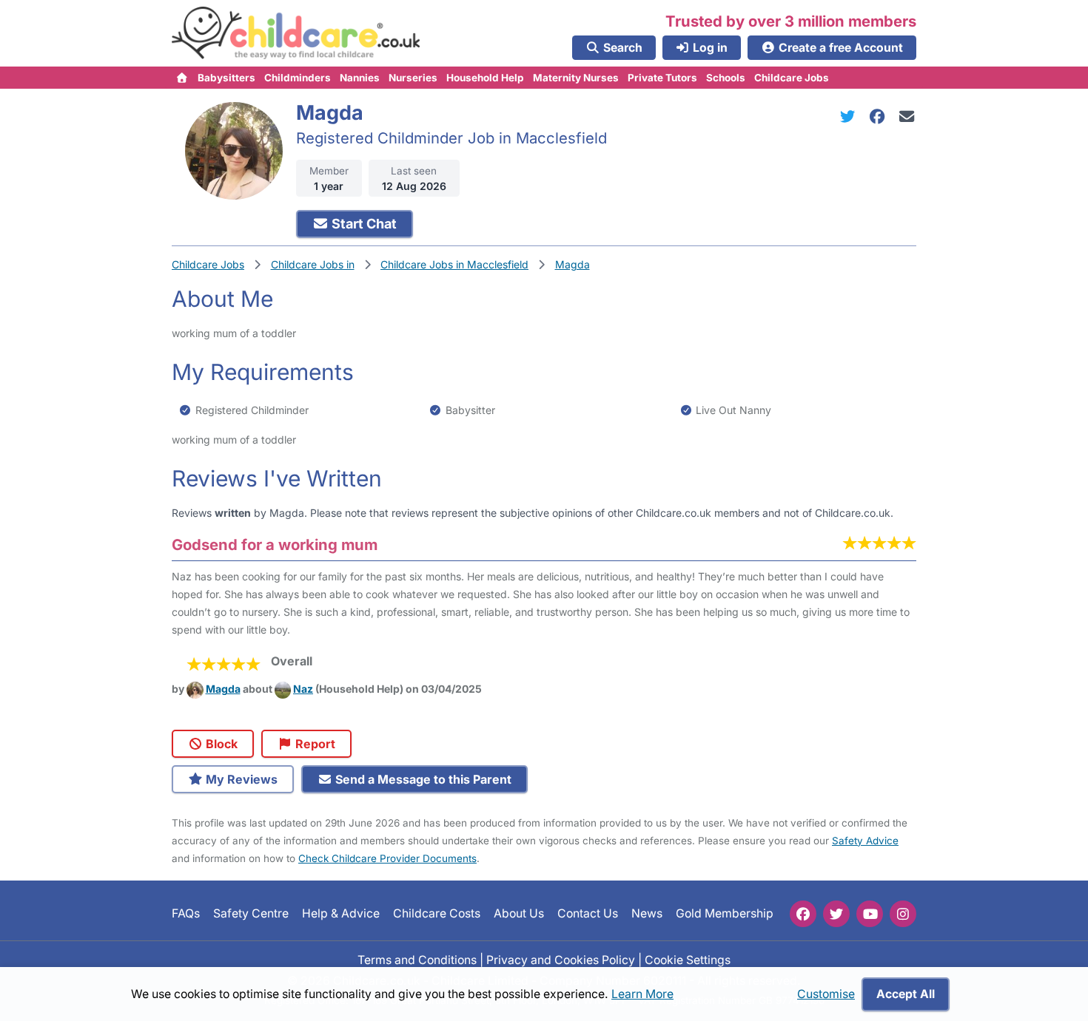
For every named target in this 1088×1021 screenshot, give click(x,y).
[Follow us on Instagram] (903, 913)
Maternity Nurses (576, 78)
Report (313, 743)
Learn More (642, 994)
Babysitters (226, 78)
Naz (303, 688)
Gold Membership (724, 913)
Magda (223, 688)
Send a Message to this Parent (421, 779)
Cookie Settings (688, 959)
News (646, 913)
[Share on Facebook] (880, 116)
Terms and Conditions (417, 959)
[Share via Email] (907, 116)
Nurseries (413, 78)
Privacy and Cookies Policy (560, 959)
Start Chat (363, 223)
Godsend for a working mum (274, 544)
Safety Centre (251, 913)
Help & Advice (341, 913)
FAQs (186, 913)
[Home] (182, 77)
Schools (725, 78)
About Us (519, 913)
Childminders (297, 78)
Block (220, 743)
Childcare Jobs (791, 78)
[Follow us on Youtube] (869, 913)
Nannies (360, 78)
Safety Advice (865, 841)
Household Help (485, 78)
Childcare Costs (436, 913)
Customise (826, 994)
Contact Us (587, 913)
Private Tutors (662, 78)
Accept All (905, 994)
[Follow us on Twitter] (836, 913)
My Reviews (240, 779)
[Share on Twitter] (850, 116)
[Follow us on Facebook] (803, 913)
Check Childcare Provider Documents (387, 858)
